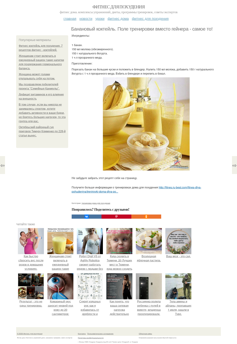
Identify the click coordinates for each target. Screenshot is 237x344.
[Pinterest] (116, 217)
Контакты (82, 333)
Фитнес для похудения (118, 7)
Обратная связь (145, 333)
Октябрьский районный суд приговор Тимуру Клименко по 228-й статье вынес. (42, 131)
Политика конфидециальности (91, 338)
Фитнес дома (118, 18)
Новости (85, 18)
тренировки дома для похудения (96, 203)
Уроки (99, 18)
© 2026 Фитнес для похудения (29, 333)
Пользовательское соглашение (100, 333)
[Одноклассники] (146, 217)
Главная (70, 18)
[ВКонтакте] (86, 217)
